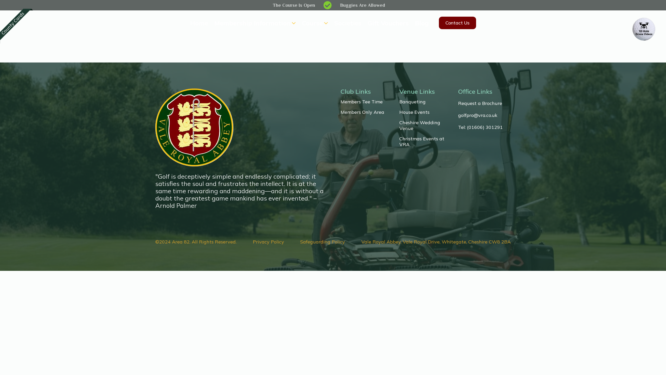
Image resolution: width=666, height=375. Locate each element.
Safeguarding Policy (322, 242)
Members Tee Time (362, 102)
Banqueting (412, 102)
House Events (414, 112)
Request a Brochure (480, 103)
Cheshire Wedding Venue (419, 125)
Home (199, 23)
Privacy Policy (268, 242)
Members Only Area (362, 112)
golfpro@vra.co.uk (477, 115)
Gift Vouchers (388, 23)
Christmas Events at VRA (421, 141)
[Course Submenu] (325, 23)
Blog (422, 23)
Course (312, 23)
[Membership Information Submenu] (293, 23)
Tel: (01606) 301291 (480, 127)
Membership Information (252, 23)
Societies (347, 23)
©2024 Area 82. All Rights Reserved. (195, 242)
